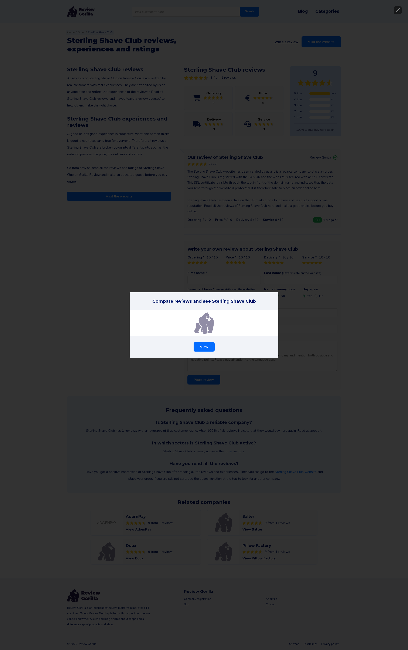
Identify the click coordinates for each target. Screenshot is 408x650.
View (204, 347)
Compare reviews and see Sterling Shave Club (204, 301)
